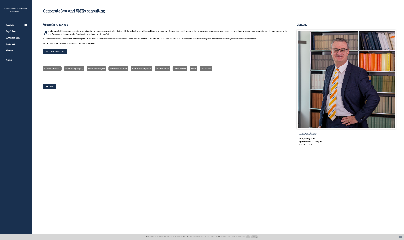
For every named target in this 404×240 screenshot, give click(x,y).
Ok (248, 237)
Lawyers (10, 25)
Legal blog (10, 43)
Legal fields (11, 31)
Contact (9, 50)
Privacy (254, 237)
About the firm (13, 37)
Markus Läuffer (307, 133)
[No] (400, 237)
